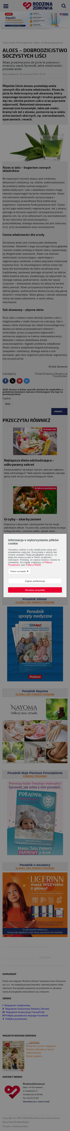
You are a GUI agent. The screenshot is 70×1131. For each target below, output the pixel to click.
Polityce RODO (33, 565)
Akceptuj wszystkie (35, 590)
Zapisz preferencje (35, 581)
